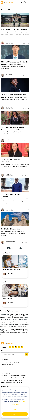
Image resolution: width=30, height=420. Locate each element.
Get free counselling (6, 369)
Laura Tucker (10, 273)
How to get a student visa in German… (14, 29)
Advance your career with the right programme (13, 375)
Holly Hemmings (9, 74)
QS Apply (10, 324)
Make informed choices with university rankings (13, 378)
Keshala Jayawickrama (10, 42)
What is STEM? (8, 298)
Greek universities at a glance (11, 229)
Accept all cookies (15, 414)
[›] (21, 248)
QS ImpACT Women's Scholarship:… (13, 127)
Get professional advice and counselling (11, 382)
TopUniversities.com (5, 314)
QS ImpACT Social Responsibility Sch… (14, 95)
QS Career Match (4, 329)
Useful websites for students (11, 269)
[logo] (7, 2)
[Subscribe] (26, 354)
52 (19, 248)
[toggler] (28, 2)
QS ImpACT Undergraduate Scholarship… (14, 62)
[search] (21, 2)
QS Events (3, 324)
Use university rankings (7, 364)
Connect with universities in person (10, 366)
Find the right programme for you (10, 362)
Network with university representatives (11, 380)
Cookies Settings (15, 404)
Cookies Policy (21, 401)
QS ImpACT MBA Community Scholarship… (11, 161)
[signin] (24, 2)
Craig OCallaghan (11, 302)
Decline (15, 409)
